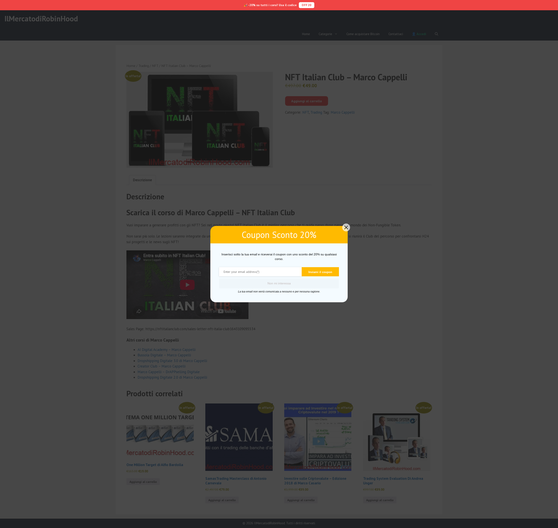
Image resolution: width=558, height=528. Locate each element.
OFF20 (306, 5)
